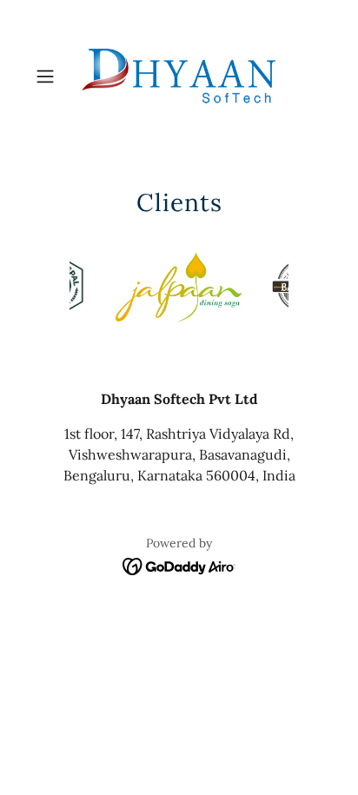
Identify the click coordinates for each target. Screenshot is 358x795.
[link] (179, 76)
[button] (50, 76)
